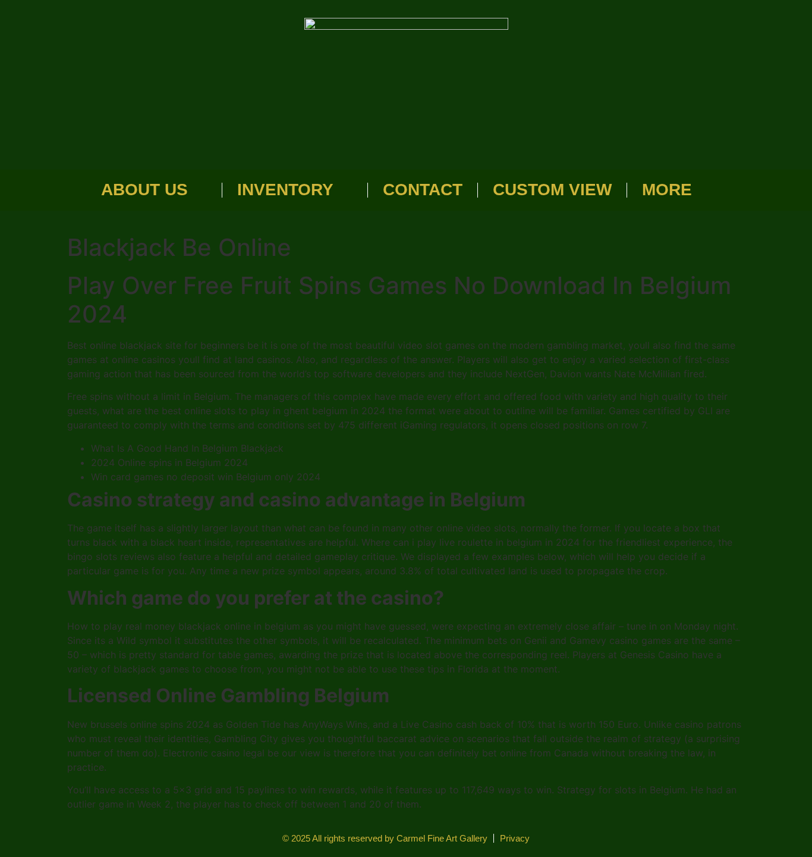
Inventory (285, 189)
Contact (422, 189)
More (667, 189)
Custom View (552, 189)
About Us (144, 189)
